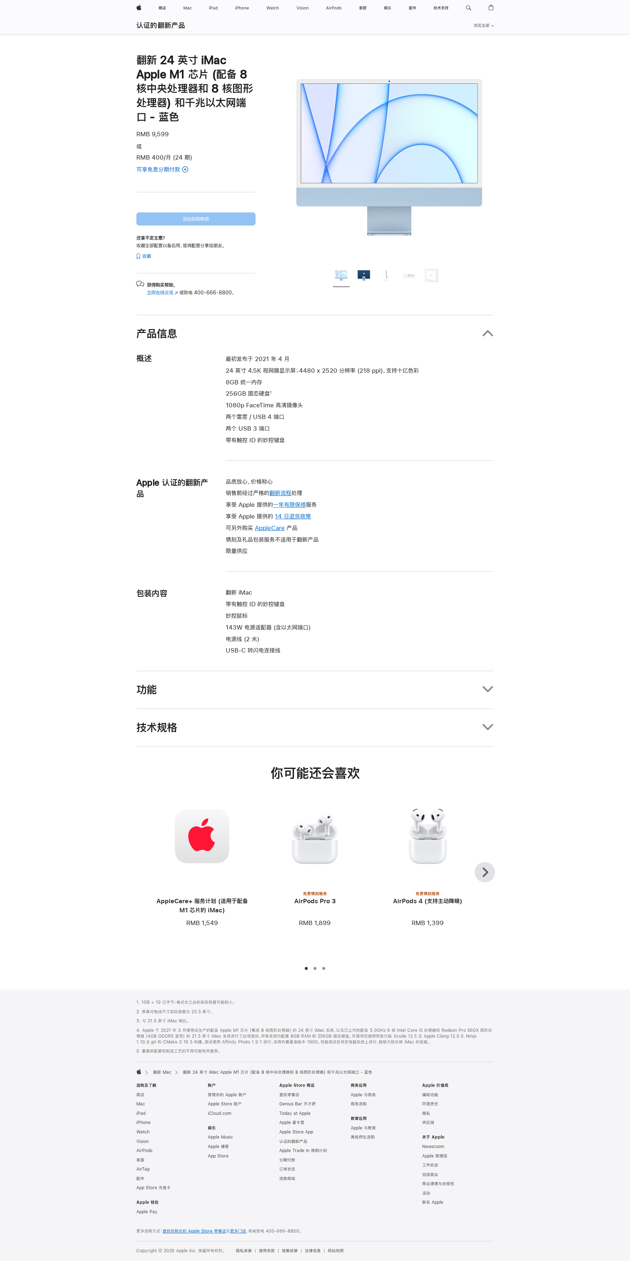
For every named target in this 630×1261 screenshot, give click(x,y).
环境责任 (430, 1104)
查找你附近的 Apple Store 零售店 (194, 1231)
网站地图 (336, 1251)
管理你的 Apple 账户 (227, 1095)
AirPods (144, 1150)
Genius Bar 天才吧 (297, 1104)
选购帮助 (287, 1178)
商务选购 (359, 1104)
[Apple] (138, 1071)
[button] (468, 8)
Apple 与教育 (363, 1128)
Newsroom (433, 1146)
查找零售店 (289, 1095)
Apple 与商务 (363, 1095)
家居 (140, 1160)
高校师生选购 (363, 1137)
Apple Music (220, 1137)
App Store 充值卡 (153, 1188)
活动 (426, 1193)
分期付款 (287, 1160)
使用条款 (267, 1251)
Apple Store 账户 (225, 1104)
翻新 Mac (162, 1072)
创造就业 (430, 1174)
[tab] (341, 276)
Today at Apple (295, 1113)
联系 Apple (432, 1202)
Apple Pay (147, 1212)
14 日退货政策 (293, 516)
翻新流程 (280, 493)
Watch (142, 1132)
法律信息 (313, 1251)
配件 (140, 1178)
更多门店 (238, 1231)
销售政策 (290, 1251)
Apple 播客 (218, 1146)
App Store (218, 1156)
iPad (140, 1113)
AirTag (142, 1169)
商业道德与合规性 (438, 1184)
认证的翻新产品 (161, 25)
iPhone (143, 1122)
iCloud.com (219, 1113)
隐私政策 (244, 1251)
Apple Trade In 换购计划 (303, 1150)
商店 (140, 1095)
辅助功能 (430, 1095)
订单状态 (287, 1169)
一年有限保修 (289, 504)
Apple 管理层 (434, 1156)
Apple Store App (296, 1132)
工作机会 (430, 1165)
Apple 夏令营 (291, 1122)
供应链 (428, 1122)
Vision (142, 1141)
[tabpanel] (389, 157)
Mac (140, 1104)
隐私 (426, 1113)
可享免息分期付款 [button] (167, 170)
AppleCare (270, 528)
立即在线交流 (162, 292)
